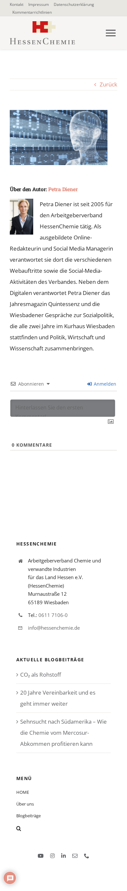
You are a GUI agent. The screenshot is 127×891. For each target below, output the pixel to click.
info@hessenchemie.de (54, 627)
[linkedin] (63, 855)
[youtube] (41, 855)
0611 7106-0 (53, 615)
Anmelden (104, 384)
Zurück (108, 84)
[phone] (86, 855)
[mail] (75, 855)
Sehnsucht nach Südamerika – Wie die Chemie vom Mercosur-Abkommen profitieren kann (63, 732)
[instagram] (52, 855)
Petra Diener (63, 189)
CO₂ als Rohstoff (40, 674)
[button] (63, 828)
